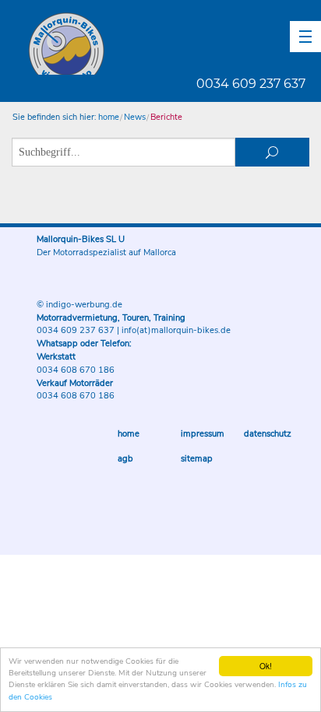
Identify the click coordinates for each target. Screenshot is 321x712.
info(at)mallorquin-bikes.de (176, 330)
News (135, 117)
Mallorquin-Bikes (157, 43)
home (108, 117)
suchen (272, 152)
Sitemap (197, 459)
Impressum (202, 434)
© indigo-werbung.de (79, 304)
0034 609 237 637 (250, 83)
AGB (125, 459)
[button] (305, 36)
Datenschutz (267, 434)
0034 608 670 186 (76, 370)
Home (128, 434)
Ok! (265, 666)
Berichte (166, 117)
